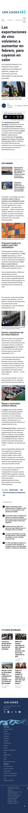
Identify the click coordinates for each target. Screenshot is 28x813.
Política (6, 731)
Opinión (6, 748)
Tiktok (12, 712)
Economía (10, 20)
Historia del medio (9, 780)
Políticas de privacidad (10, 775)
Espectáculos (7, 743)
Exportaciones (13, 490)
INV (13, 141)
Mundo (6, 745)
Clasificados (7, 771)
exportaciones (9, 347)
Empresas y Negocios (9, 750)
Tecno (5, 757)
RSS (5, 778)
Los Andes (3, 20)
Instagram (8, 712)
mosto (5, 410)
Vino (21, 490)
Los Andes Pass (8, 766)
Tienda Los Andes (9, 768)
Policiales (6, 738)
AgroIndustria (7, 755)
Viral (5, 759)
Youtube (19, 712)
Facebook (5, 712)
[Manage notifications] (24, 806)
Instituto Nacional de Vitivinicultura (14, 492)
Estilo (5, 752)
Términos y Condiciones (10, 773)
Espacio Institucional (9, 761)
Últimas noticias (8, 729)
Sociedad (6, 736)
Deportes (6, 741)
